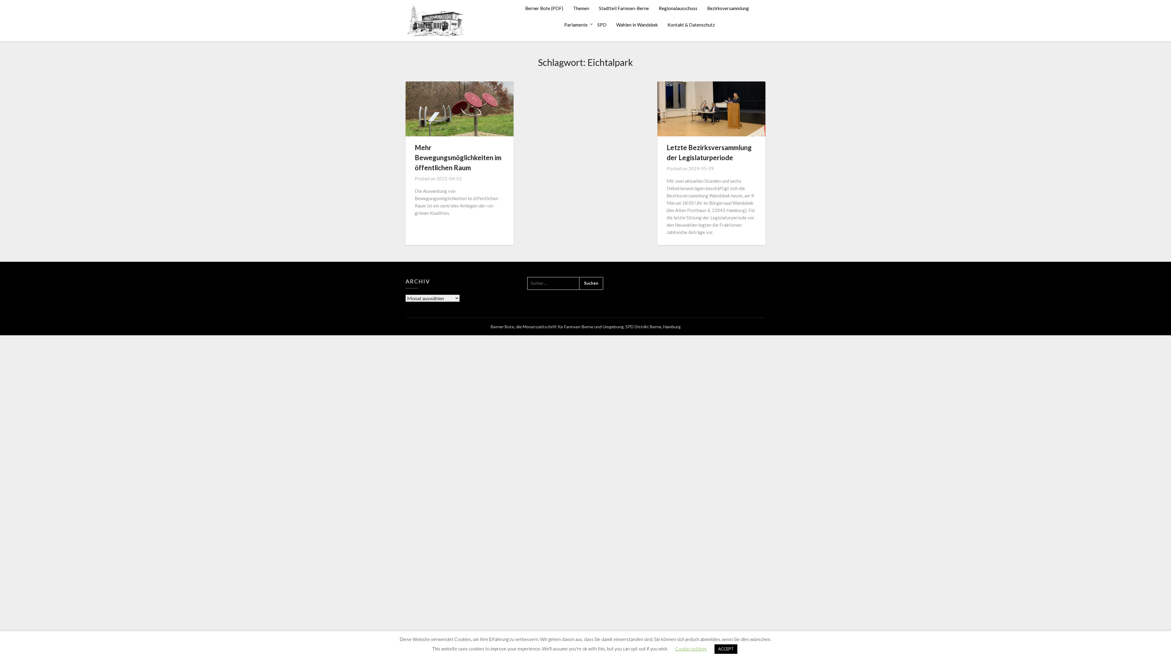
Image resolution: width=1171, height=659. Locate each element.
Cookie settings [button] (691, 648)
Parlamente (576, 24)
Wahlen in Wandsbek (637, 24)
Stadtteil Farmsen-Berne (624, 8)
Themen (581, 8)
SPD (602, 24)
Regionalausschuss (678, 8)
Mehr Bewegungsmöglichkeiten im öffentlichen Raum (458, 157)
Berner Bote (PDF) (544, 8)
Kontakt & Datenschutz (691, 24)
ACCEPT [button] (726, 648)
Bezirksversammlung (728, 8)
